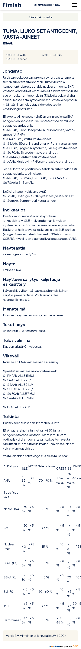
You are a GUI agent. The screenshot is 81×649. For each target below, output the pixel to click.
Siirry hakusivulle (40, 17)
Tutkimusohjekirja (46, 5)
